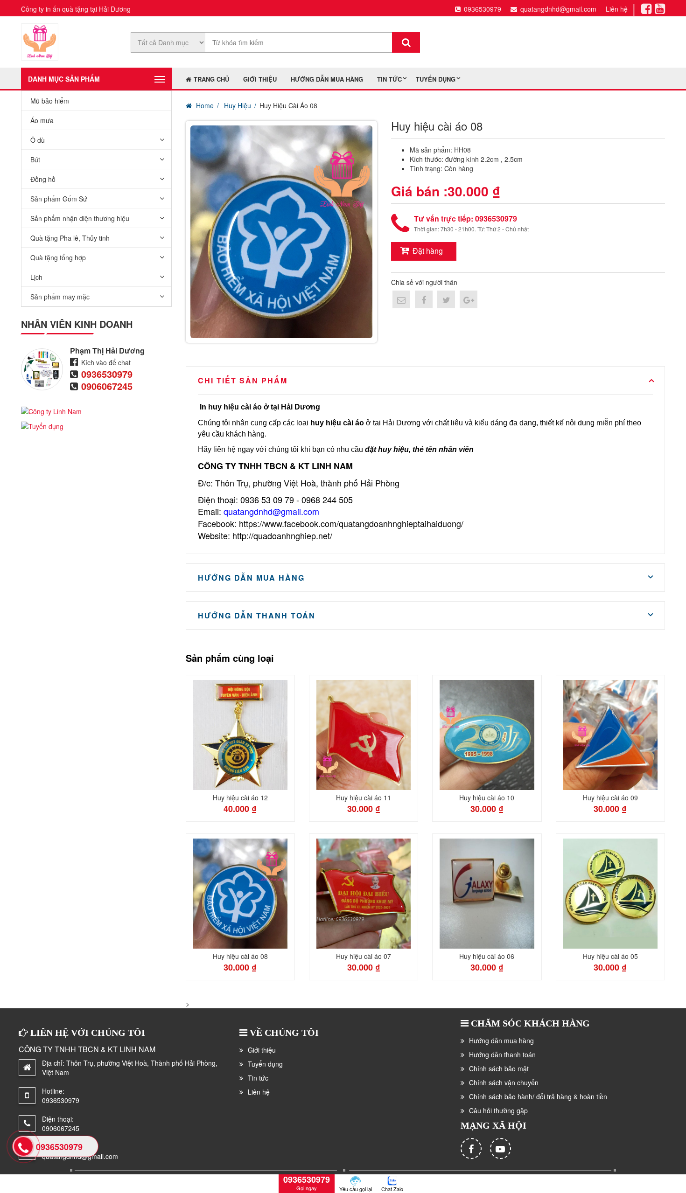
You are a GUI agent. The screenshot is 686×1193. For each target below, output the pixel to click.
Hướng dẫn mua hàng (327, 79)
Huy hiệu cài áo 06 (486, 956)
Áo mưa (42, 120)
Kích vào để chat (106, 362)
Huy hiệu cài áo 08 (240, 956)
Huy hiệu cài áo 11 (363, 797)
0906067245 (107, 386)
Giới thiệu (260, 79)
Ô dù (37, 140)
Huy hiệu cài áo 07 (363, 956)
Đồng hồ (43, 179)
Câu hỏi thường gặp (498, 1110)
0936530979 (482, 9)
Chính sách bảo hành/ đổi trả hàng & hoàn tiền (538, 1096)
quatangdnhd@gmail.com (558, 9)
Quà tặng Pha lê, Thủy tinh (70, 238)
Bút (35, 159)
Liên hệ (617, 9)
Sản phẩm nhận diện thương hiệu (79, 218)
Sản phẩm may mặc (60, 296)
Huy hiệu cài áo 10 (486, 797)
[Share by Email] (401, 299)
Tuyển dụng (435, 79)
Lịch (36, 277)
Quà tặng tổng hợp (58, 257)
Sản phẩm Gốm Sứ (58, 198)
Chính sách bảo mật (499, 1068)
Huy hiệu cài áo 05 (610, 956)
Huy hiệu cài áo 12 (240, 797)
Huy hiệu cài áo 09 (610, 797)
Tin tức (389, 79)
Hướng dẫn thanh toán (256, 615)
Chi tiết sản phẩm (242, 380)
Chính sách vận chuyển (504, 1082)
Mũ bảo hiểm (49, 100)
